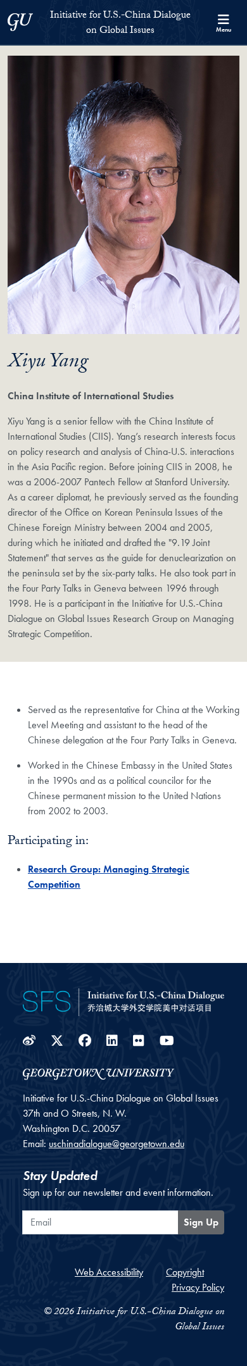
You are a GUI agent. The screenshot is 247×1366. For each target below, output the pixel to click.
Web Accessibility (109, 1272)
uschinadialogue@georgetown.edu (116, 1143)
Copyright (185, 1272)
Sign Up (201, 1222)
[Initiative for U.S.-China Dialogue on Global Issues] (123, 1001)
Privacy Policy (198, 1287)
